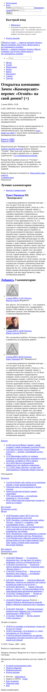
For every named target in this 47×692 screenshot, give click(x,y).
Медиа (9, 63)
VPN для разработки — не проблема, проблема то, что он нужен (22, 497)
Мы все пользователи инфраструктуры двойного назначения (22, 464)
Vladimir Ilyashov (23, 593)
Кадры (9, 69)
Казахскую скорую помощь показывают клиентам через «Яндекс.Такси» (25, 566)
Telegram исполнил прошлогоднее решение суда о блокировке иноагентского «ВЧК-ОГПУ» (24, 611)
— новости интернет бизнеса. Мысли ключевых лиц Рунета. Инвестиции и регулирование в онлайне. (21, 51)
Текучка (9, 78)
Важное (4, 441)
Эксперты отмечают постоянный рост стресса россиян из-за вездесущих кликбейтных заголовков (25, 529)
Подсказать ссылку (9, 509)
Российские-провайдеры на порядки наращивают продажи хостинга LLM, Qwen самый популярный (25, 637)
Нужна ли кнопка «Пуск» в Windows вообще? (24, 594)
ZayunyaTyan (21, 564)
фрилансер (19, 580)
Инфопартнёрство (14, 670)
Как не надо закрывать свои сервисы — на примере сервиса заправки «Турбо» (23, 573)
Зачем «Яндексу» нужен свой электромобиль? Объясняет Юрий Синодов (24, 468)
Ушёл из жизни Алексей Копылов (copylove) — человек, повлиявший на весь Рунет (24, 451)
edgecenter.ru (20, 677)
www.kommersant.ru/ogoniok (25, 155)
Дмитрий (19, 609)
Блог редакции (12, 681)
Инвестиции (11, 67)
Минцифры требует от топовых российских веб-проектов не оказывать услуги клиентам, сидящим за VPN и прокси (26, 458)
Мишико (19, 558)
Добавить (7, 280)
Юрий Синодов (12, 333)
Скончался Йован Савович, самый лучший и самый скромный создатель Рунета (25, 446)
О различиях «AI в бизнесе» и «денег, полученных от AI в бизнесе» (24, 632)
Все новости (6, 549)
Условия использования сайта (18, 666)
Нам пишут (11, 74)
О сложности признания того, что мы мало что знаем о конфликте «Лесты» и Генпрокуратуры (23, 560)
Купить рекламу (13, 38)
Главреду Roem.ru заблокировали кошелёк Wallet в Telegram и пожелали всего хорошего (25, 603)
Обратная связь (12, 683)
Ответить (28, 298)
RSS (8, 686)
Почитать (5, 478)
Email (8, 8)
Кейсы (9, 72)
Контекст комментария (16, 190)
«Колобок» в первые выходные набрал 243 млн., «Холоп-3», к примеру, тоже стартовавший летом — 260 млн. (25, 522)
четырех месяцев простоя (12, 149)
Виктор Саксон (12, 300)
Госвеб (9, 65)
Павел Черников (15, 195)
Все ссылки (6, 507)
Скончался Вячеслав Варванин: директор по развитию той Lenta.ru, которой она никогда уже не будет (26, 582)
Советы (9, 76)
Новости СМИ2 (8, 139)
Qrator (25, 679)
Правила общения (13, 668)
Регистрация (11, 3)
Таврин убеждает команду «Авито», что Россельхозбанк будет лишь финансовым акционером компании (25, 589)
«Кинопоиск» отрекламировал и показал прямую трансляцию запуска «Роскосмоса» (26, 535)
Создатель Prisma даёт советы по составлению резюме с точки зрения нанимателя (25, 483)
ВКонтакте (15, 25)
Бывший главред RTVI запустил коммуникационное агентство (22, 517)
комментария (7, 177)
